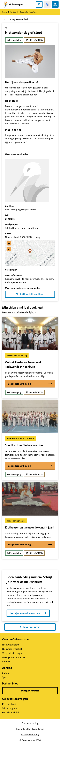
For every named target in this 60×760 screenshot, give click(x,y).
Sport (5, 677)
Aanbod (13, 12)
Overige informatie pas (13, 657)
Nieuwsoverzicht (10, 644)
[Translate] (47, 4)
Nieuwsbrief (13, 712)
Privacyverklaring (30, 734)
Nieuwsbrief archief (12, 648)
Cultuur (6, 673)
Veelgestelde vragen (12, 653)
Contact (6, 661)
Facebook (11, 704)
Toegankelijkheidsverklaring (30, 728)
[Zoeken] (39, 4)
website (20, 278)
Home (4, 12)
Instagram (12, 708)
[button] (30, 253)
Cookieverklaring (30, 723)
